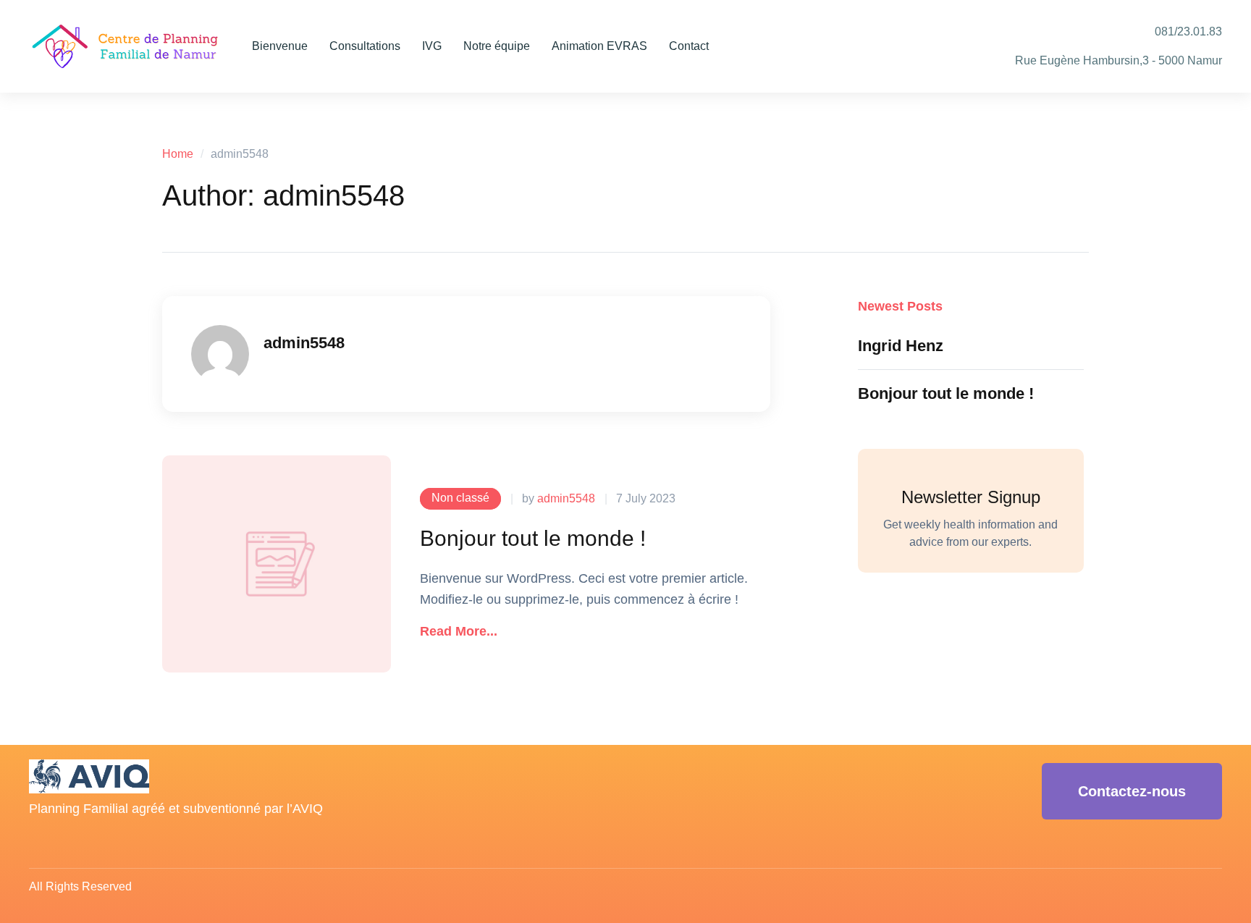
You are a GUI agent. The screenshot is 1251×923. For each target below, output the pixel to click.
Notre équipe (496, 46)
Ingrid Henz (900, 346)
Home (177, 154)
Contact (689, 46)
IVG (432, 46)
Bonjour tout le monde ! (533, 538)
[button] (458, 632)
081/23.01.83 (1188, 31)
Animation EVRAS (599, 46)
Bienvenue (280, 46)
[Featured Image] (276, 564)
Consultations (364, 46)
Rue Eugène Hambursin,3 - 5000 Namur (1118, 60)
